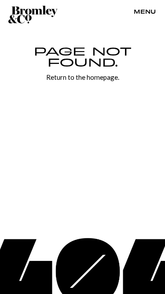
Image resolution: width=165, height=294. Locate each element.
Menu (145, 12)
